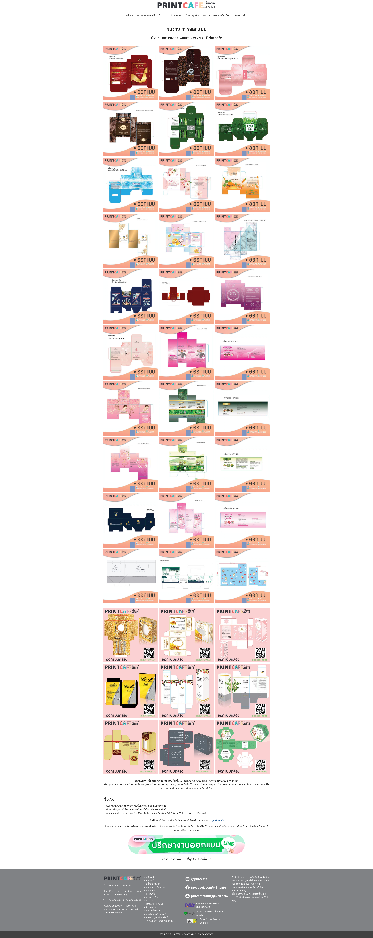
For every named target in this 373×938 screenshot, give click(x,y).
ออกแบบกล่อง (152, 890)
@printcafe (217, 820)
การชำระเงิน (152, 897)
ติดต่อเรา (239, 15)
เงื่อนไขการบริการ (154, 904)
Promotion (176, 15)
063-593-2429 (116, 900)
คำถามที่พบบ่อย (153, 911)
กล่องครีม (150, 880)
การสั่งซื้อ (150, 894)
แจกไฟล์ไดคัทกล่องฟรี (156, 914)
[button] (130, 73)
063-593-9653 (133, 900)
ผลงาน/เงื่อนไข (221, 15)
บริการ (161, 15)
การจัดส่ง (150, 900)
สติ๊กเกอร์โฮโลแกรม (155, 887)
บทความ (206, 15)
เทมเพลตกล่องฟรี (146, 15)
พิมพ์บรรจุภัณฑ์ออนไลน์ (157, 917)
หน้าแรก (130, 15)
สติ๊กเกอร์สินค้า (153, 884)
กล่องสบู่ (150, 877)
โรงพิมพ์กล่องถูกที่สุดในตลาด (159, 921)
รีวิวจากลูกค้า (192, 15)
